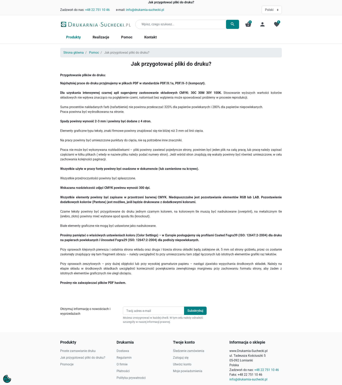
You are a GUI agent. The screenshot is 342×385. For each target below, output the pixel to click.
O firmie (122, 364)
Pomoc (94, 52)
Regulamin (124, 357)
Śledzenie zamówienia (188, 351)
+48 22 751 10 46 (97, 10)
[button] (248, 24)
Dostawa (123, 351)
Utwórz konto (182, 364)
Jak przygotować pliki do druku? (82, 357)
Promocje (66, 364)
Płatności (123, 371)
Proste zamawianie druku (78, 351)
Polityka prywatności (131, 378)
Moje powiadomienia (187, 371)
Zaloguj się (180, 357)
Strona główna (73, 52)
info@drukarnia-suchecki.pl (145, 10)
